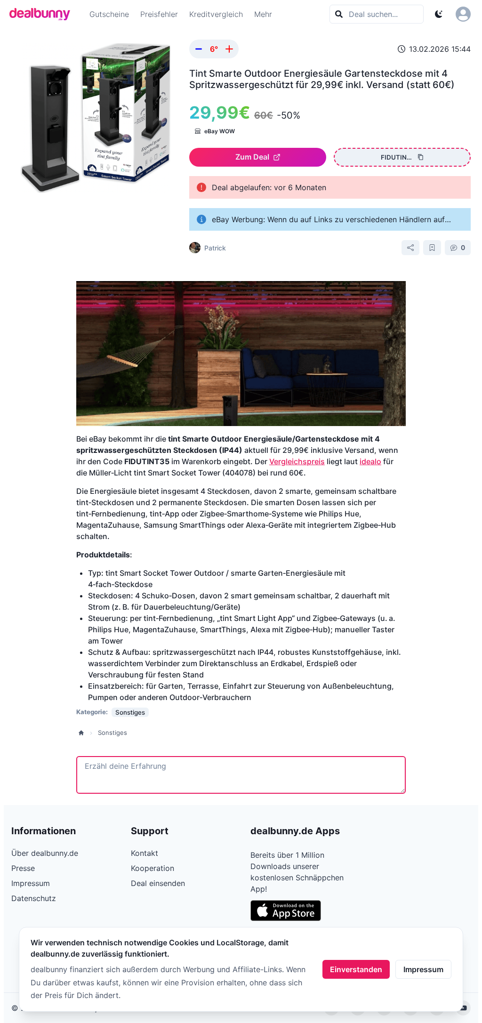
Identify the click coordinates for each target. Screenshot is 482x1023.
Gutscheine (109, 14)
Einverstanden (356, 969)
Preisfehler (159, 14)
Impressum (423, 969)
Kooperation (152, 868)
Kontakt (144, 853)
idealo (370, 461)
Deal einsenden (158, 883)
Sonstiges (112, 732)
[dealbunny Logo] (42, 14)
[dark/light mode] (438, 14)
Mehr (263, 14)
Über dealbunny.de (44, 853)
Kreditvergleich (216, 14)
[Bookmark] (432, 247)
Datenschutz (33, 898)
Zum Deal (252, 156)
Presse (23, 868)
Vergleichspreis (297, 461)
